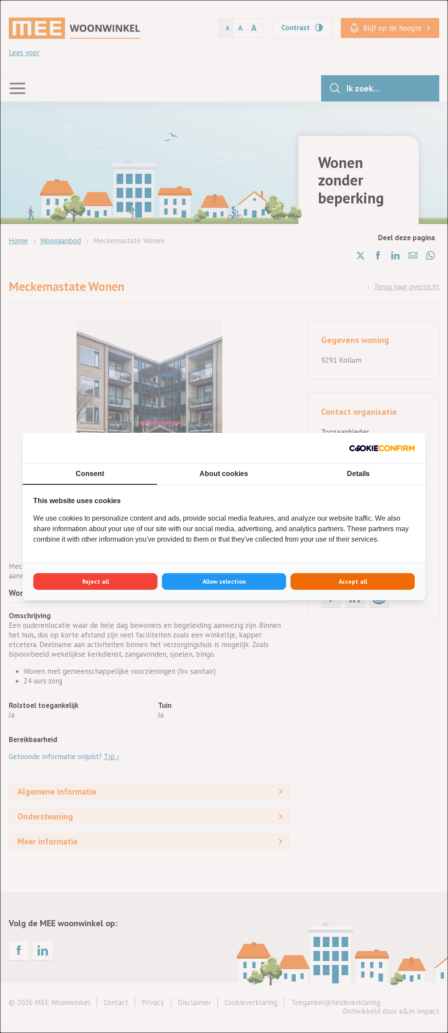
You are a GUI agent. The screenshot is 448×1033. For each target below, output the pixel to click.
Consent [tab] (90, 473)
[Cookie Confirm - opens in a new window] (382, 448)
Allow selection (224, 581)
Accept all (353, 581)
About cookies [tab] (224, 473)
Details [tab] (358, 473)
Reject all (95, 581)
